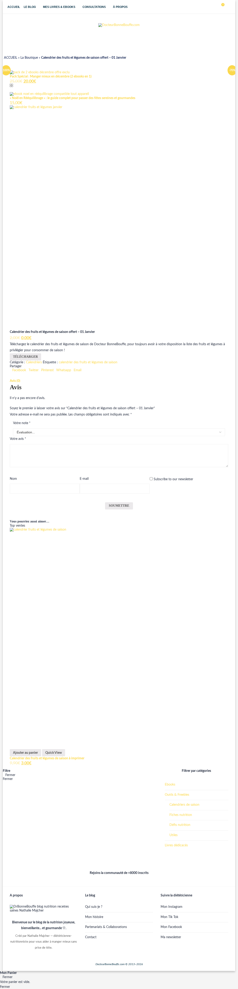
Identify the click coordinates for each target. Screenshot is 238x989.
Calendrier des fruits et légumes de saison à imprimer (47, 758)
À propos (120, 7)
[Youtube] (209, 7)
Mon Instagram (171, 906)
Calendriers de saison (184, 804)
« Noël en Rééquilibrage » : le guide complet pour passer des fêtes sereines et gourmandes (72, 98)
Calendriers (34, 362)
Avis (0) (15, 381)
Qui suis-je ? (93, 906)
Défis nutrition (179, 825)
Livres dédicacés (176, 845)
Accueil (13, 7)
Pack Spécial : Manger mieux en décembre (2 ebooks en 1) (51, 76)
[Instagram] (205, 7)
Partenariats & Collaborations (106, 927)
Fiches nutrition (180, 815)
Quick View (53, 752)
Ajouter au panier (25, 752)
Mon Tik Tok (169, 917)
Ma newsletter (171, 937)
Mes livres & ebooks (59, 7)
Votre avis (18, 439)
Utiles (173, 835)
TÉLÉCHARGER (25, 356)
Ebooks (170, 784)
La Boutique (29, 57)
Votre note (21, 423)
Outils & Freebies (177, 794)
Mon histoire (94, 917)
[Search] (228, 7)
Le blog (30, 7)
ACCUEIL (10, 57)
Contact (90, 937)
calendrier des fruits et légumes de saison (88, 362)
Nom (13, 478)
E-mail (84, 478)
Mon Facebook (171, 927)
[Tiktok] (214, 7)
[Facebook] (200, 7)
